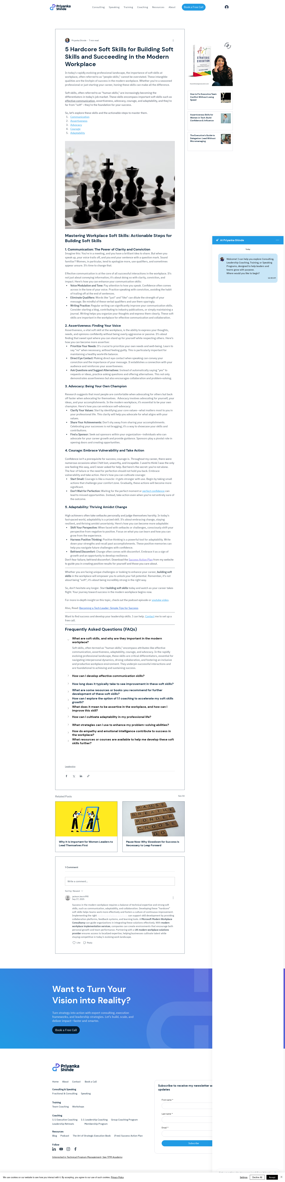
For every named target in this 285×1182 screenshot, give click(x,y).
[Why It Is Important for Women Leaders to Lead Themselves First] (86, 819)
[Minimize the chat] (277, 240)
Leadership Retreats (63, 1123)
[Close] (281, 1177)
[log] (248, 705)
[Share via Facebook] (66, 776)
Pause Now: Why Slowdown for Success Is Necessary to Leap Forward (152, 843)
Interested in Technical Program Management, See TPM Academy (87, 1157)
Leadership (70, 766)
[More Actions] (173, 898)
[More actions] (173, 40)
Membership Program (96, 1123)
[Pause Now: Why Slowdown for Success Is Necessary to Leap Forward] (154, 819)
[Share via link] (88, 776)
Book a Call (91, 1081)
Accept (272, 1177)
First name (167, 1100)
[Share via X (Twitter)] (73, 776)
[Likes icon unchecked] (74, 943)
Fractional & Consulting (64, 1093)
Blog (54, 1135)
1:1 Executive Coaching (64, 1119)
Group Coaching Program (124, 1119)
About (65, 1081)
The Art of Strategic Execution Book (92, 1135)
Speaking (86, 1093)
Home (55, 1081)
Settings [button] (243, 1177)
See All (181, 796)
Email (165, 1127)
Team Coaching (60, 1106)
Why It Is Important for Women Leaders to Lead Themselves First (86, 843)
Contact (76, 1081)
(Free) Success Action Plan (128, 1135)
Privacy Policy (117, 1177)
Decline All (257, 1177)
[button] (128, 7)
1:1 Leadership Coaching (94, 1119)
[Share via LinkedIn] (81, 776)
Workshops (78, 1106)
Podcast (64, 1135)
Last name (167, 1113)
